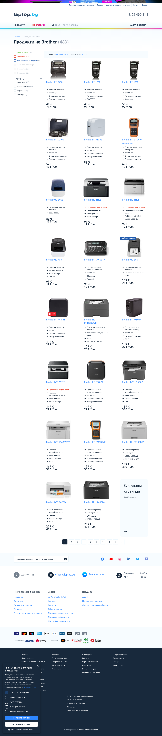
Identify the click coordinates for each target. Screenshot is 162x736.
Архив (85, 597)
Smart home (118, 665)
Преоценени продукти (77, 5)
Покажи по (51, 54)
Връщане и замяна (23, 605)
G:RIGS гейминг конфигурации (80, 696)
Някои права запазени (88, 730)
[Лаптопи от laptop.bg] (26, 15)
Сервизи (18, 609)
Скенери (20, 95)
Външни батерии (89, 669)
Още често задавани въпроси (28, 613)
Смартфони (87, 655)
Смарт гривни (118, 658)
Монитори (71, 707)
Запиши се (65, 559)
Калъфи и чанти (58, 665)
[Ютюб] (111, 559)
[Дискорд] (146, 559)
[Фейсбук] (102, 559)
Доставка (90, 5)
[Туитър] (137, 559)
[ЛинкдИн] (128, 559)
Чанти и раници (28, 658)
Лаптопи (25, 655)
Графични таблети (59, 662)
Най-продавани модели (28, 61)
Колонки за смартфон (91, 672)
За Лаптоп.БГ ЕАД (57, 597)
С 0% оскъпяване (25, 65)
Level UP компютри (75, 700)
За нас (144, 5)
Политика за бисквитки (58, 617)
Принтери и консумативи (77, 710)
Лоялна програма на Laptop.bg (96, 605)
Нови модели (24, 52)
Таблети (55, 655)
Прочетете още (30, 687)
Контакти (136, 5)
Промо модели (24, 56)
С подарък (23, 73)
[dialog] (21, 698)
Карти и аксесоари (90, 662)
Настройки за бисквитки (59, 621)
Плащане (100, 5)
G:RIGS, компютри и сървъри (34, 662)
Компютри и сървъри (76, 703)
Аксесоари (56, 669)
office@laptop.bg (65, 575)
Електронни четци (59, 658)
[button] (21, 730)
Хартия (20, 90)
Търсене (53, 25)
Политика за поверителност (61, 613)
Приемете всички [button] (21, 718)
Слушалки (86, 665)
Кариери (52, 601)
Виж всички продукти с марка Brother (141, 40)
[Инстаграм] (120, 559)
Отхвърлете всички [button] (22, 724)
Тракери (116, 662)
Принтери (21, 82)
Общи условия (55, 609)
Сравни (60, 112)
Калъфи (85, 658)
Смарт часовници (120, 655)
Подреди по (75, 54)
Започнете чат (97, 575)
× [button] (38, 666)
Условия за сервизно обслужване (118, 5)
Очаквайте (23, 69)
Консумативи (22, 86)
